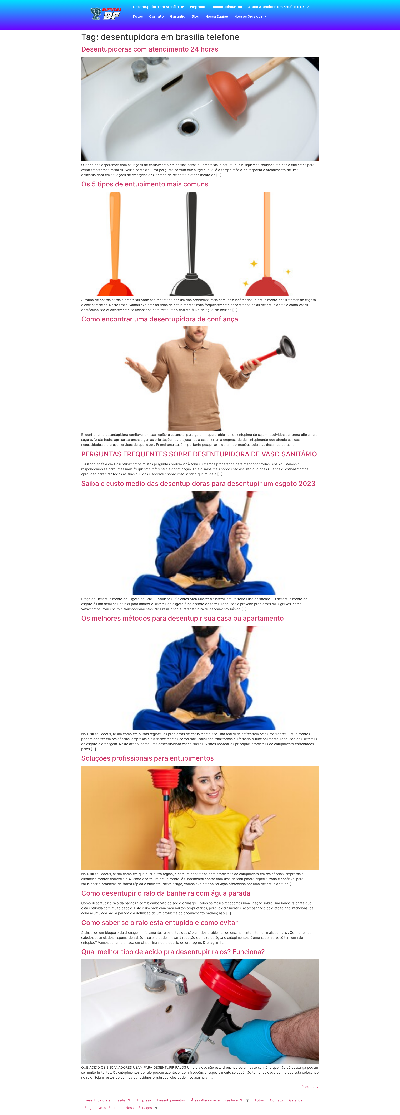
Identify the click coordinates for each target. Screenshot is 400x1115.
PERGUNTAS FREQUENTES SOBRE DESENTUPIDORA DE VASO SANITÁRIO (199, 454)
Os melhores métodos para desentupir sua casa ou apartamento (182, 618)
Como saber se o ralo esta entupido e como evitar (159, 922)
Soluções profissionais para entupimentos (147, 758)
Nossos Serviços (248, 16)
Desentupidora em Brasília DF (158, 6)
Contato (156, 16)
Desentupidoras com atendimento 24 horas (149, 49)
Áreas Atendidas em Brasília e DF (276, 6)
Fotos (138, 16)
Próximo (310, 1087)
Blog (195, 16)
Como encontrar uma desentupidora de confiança (159, 319)
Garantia (177, 16)
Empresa (197, 6)
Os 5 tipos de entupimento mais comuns (144, 184)
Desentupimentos (226, 6)
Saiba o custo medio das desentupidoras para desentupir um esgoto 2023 (198, 483)
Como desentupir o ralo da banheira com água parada (165, 893)
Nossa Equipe (216, 16)
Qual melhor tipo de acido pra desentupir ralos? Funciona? (173, 952)
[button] (278, 7)
